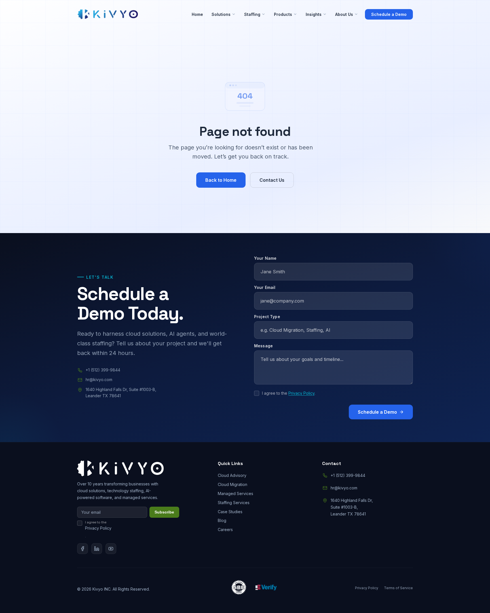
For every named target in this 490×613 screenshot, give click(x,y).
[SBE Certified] (238, 588)
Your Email (264, 287)
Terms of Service (398, 588)
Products (283, 14)
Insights (314, 14)
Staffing (252, 14)
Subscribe (164, 512)
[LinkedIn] (96, 548)
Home (197, 14)
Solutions (221, 14)
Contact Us (271, 180)
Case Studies (230, 511)
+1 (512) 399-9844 (103, 369)
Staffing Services (234, 502)
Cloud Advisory (232, 475)
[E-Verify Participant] (266, 588)
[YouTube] (110, 548)
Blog (222, 520)
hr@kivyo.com (99, 379)
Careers (225, 529)
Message (263, 345)
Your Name (265, 258)
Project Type (267, 316)
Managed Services (235, 493)
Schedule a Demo (389, 14)
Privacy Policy (301, 393)
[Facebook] (82, 548)
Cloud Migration (232, 484)
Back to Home (220, 180)
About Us (344, 14)
